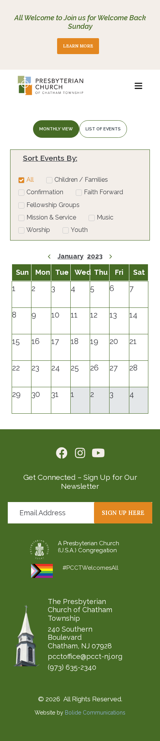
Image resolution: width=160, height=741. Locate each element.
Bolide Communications (95, 712)
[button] (138, 85)
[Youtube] (98, 453)
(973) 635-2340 (72, 667)
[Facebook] (62, 453)
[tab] (56, 129)
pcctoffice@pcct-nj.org (85, 656)
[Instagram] (80, 453)
